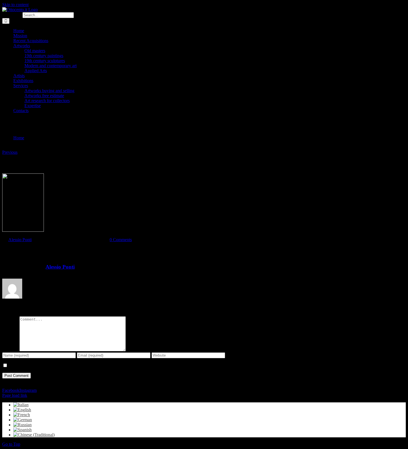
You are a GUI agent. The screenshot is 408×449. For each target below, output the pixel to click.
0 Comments (121, 239)
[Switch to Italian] (21, 404)
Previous (9, 152)
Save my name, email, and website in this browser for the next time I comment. (77, 365)
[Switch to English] (22, 409)
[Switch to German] (22, 419)
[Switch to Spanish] (22, 429)
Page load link (14, 395)
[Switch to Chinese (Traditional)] (34, 434)
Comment (10, 349)
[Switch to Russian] (22, 424)
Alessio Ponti (20, 239)
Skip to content (15, 4)
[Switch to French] (21, 414)
